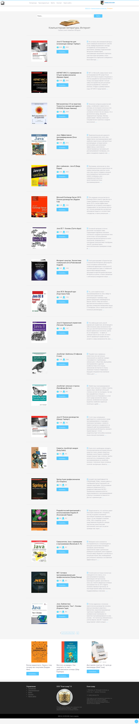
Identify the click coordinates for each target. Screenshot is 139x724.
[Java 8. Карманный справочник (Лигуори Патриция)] (39, 333)
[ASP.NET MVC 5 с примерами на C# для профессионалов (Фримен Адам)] (39, 83)
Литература (33, 3)
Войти (53, 3)
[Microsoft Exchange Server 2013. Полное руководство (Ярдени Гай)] (39, 208)
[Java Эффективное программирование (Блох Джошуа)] (39, 145)
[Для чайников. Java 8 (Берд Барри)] (39, 177)
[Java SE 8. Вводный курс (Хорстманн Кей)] (39, 302)
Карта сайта (67, 3)
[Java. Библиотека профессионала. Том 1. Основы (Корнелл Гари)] (39, 614)
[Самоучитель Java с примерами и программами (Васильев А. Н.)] (39, 552)
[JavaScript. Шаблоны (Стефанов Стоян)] (39, 364)
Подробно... (62, 52)
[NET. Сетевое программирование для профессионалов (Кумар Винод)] (39, 583)
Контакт (59, 3)
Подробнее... (33, 674)
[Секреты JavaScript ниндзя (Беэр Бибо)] (39, 458)
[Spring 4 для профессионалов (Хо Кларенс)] (39, 489)
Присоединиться (43, 3)
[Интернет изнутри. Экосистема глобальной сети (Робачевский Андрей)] (39, 271)
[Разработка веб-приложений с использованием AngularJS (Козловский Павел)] (39, 521)
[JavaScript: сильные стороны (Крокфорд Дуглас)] (39, 396)
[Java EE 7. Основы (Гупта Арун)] (39, 238)
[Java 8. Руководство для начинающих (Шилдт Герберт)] (39, 52)
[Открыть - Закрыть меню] (2, 3)
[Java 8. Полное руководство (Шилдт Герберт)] (39, 427)
